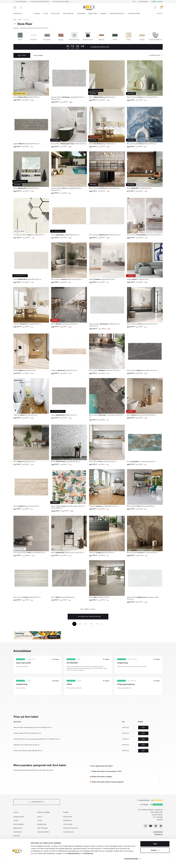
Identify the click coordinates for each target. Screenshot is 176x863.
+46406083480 (158, 832)
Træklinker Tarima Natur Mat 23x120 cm (26, 745)
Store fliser (26, 19)
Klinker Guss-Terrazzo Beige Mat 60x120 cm (28, 750)
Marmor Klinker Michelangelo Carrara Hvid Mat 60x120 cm (33, 727)
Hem (14, 19)
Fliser (19, 19)
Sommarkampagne (21, 1)
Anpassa (154, 850)
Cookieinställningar (131, 859)
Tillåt (155, 844)
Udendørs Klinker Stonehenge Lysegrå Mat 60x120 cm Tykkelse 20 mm (37, 739)
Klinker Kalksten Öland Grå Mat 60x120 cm (27, 733)
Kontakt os (159, 834)
